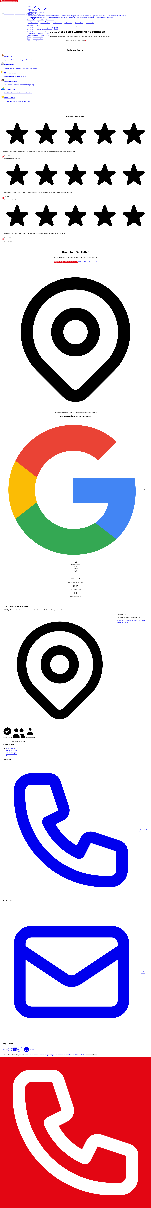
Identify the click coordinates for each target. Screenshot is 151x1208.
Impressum (65, 1055)
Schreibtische (69, 17)
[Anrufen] (75, 1132)
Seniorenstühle (33, 1055)
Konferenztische (112, 16)
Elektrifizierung (64, 16)
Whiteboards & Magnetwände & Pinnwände (100, 17)
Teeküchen (83, 17)
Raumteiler (53, 17)
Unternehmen (31, 3)
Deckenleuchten (45, 23)
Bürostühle (56, 16)
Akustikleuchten (33, 23)
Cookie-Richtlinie (81, 1055)
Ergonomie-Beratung (12, 750)
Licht (28, 18)
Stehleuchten (68, 23)
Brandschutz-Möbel (11, 754)
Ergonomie (41, 33)
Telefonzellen (50, 20)
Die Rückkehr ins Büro (38, 34)
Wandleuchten (90, 23)
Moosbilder (40, 20)
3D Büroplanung (10, 748)
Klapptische (94, 16)
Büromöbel (30, 13)
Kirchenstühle (58, 1055)
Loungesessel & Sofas (43, 17)
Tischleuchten (79, 23)
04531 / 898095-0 (143, 830)
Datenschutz (72, 1055)
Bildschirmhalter (39, 16)
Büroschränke (48, 16)
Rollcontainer (61, 17)
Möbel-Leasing (10, 756)
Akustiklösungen (32, 10)
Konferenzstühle (103, 16)
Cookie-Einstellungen (91, 1054)
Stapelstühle (76, 17)
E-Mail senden (143, 972)
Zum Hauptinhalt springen (9, 1)
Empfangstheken (74, 16)
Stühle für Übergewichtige (46, 1055)
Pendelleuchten (57, 23)
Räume (29, 7)
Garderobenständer (85, 16)
